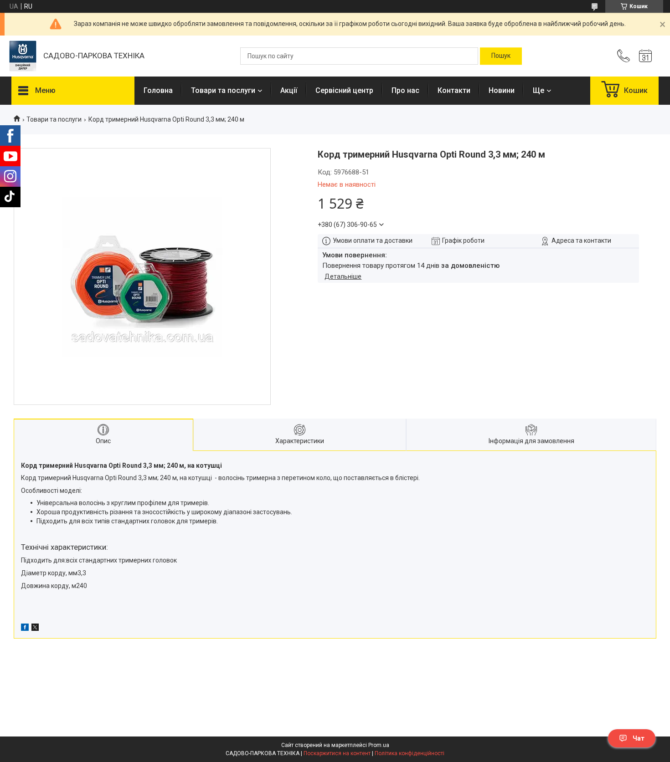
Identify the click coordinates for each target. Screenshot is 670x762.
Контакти (454, 90)
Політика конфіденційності (409, 753)
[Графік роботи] (645, 56)
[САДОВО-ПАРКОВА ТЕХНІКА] (22, 56)
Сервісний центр (344, 90)
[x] (35, 628)
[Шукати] (501, 56)
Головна (158, 90)
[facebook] (25, 628)
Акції (288, 90)
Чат (638, 738)
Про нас (405, 90)
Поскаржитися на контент (337, 753)
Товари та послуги (223, 90)
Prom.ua (378, 745)
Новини (502, 90)
